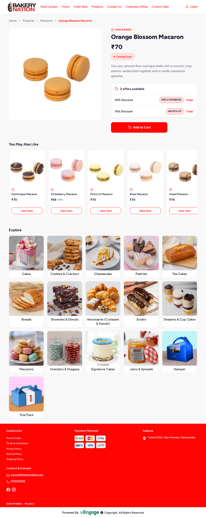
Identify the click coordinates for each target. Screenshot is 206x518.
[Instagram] (13, 490)
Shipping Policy (14, 459)
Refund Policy (14, 454)
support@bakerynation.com (27, 474)
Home (66, 6)
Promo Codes (13, 438)
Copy (189, 99)
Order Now (81, 6)
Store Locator (49, 6)
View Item (27, 210)
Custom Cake (160, 6)
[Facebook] (8, 490)
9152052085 (18, 480)
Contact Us (114, 6)
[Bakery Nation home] (21, 7)
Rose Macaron (139, 194)
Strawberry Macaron (64, 194)
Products (97, 6)
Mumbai (29, 503)
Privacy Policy (14, 448)
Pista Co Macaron (101, 194)
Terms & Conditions (17, 443)
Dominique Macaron (24, 194)
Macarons (46, 20)
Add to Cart (142, 127)
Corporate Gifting (137, 6)
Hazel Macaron (178, 194)
